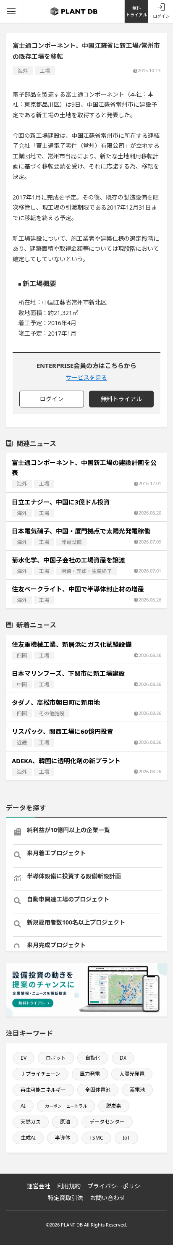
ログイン (161, 16)
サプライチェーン (40, 1073)
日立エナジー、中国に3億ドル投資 (61, 502)
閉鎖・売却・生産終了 (86, 571)
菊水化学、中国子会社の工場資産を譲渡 (68, 560)
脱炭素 (113, 1105)
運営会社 (38, 1186)
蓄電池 (137, 1089)
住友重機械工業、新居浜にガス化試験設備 (71, 644)
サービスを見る (86, 377)
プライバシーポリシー (116, 1186)
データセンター (107, 1121)
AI (23, 1105)
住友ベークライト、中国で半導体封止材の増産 (78, 589)
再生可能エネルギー (43, 1089)
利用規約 (69, 1186)
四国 (22, 655)
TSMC (96, 1137)
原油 (65, 1121)
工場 (45, 70)
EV (23, 1057)
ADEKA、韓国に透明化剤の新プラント (66, 760)
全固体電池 (97, 1089)
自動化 (92, 1057)
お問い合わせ (107, 1198)
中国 (22, 684)
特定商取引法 (65, 1198)
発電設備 (71, 542)
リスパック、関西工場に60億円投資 (62, 731)
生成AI (28, 1137)
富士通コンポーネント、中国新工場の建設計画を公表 (84, 467)
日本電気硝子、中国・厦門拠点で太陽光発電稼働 (81, 531)
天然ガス (31, 1121)
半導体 (62, 1137)
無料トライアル (136, 11)
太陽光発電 (131, 1073)
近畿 (22, 742)
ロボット (56, 1057)
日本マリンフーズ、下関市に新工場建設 (68, 673)
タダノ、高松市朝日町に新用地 (56, 702)
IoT (126, 1137)
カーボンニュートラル (66, 1106)
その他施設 (51, 713)
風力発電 (90, 1073)
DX (123, 1057)
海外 (23, 70)
